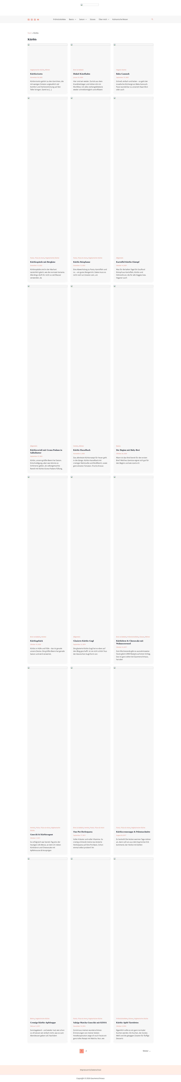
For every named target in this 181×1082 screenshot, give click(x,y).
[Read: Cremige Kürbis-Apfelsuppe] (47, 936)
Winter (47, 70)
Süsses (92, 19)
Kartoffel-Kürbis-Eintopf (127, 262)
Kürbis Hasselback (81, 450)
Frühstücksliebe (59, 19)
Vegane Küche (121, 70)
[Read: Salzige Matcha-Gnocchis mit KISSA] (90, 936)
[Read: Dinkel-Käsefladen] (90, 54)
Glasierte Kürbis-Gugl (83, 641)
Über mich (103, 19)
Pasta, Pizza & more (37, 258)
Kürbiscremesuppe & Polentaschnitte (133, 832)
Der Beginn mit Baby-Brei (128, 450)
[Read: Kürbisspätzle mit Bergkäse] (47, 175)
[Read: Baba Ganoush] (133, 54)
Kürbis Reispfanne (81, 262)
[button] (75, 19)
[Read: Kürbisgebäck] (47, 554)
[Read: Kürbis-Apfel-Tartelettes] (133, 936)
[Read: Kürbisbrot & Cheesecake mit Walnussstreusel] (133, 554)
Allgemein (119, 258)
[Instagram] (35, 20)
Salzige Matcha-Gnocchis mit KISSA (90, 1022)
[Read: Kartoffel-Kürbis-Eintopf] (133, 175)
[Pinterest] (32, 20)
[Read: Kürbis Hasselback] (90, 363)
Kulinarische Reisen (120, 19)
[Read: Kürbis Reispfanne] (90, 175)
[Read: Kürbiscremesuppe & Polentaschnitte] (133, 745)
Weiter (147, 1051)
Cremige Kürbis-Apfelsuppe (43, 1022)
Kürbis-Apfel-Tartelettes (127, 1022)
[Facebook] (29, 20)
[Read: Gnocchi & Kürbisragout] (47, 745)
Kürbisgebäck (36, 641)
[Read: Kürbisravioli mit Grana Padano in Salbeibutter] (47, 363)
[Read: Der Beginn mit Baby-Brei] (133, 363)
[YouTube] (38, 20)
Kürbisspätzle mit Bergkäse (42, 262)
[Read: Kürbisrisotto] (47, 54)
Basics (71, 19)
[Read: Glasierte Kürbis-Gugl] (90, 554)
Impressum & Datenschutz (90, 1070)
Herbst (75, 446)
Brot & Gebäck (78, 70)
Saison (82, 19)
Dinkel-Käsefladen (81, 74)
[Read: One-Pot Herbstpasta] (90, 745)
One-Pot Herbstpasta (82, 832)
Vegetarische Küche (37, 70)
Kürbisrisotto (36, 74)
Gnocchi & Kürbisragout (41, 834)
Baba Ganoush (122, 74)
